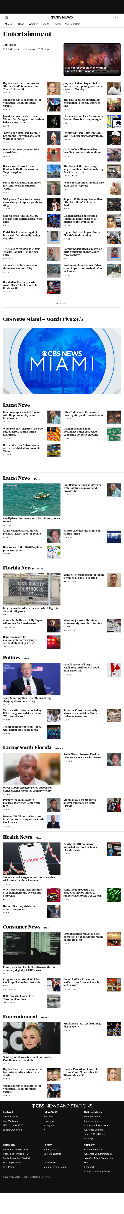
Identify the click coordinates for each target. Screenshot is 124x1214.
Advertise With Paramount (98, 1154)
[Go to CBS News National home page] (62, 17)
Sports (46, 24)
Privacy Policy (51, 1149)
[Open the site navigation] (24, 17)
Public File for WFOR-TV (16, 1149)
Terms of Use (50, 1162)
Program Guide (92, 1121)
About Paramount (93, 1149)
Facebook (49, 1121)
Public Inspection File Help (17, 1158)
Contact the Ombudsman (97, 1171)
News (21, 24)
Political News (10, 1116)
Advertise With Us (93, 1130)
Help (86, 1162)
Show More (61, 304)
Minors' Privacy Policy (55, 1167)
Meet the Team (92, 1116)
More (37, 479)
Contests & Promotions (96, 1125)
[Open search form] (116, 17)
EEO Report (9, 1167)
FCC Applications (12, 1162)
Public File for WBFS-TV (15, 1154)
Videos (57, 24)
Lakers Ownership (12, 1130)
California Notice (52, 1154)
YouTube (48, 1116)
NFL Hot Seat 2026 (13, 1125)
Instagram (49, 1125)
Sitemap (88, 1138)
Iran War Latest (10, 1121)
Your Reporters (72, 24)
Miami (8, 24)
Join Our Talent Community (98, 1158)
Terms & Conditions (94, 1134)
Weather (33, 24)
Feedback (89, 1167)
